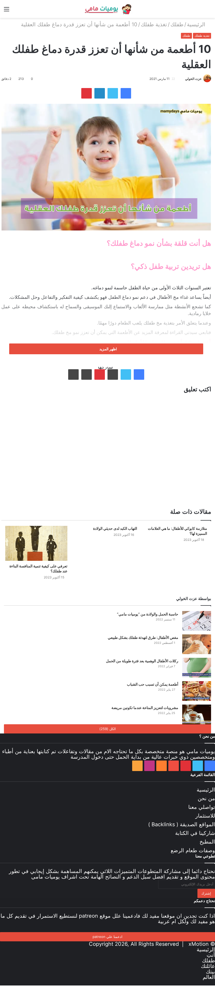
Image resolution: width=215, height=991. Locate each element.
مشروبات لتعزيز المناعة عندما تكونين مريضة (144, 707)
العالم (209, 977)
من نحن (206, 798)
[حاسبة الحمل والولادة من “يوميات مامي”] (196, 621)
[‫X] (113, 93)
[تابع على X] (182, 79)
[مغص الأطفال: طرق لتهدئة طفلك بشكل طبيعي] (196, 644)
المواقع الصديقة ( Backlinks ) (181, 824)
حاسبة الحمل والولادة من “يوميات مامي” (147, 614)
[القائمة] (6, 11)
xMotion (199, 944)
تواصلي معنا (201, 807)
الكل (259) (107, 729)
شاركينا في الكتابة (195, 833)
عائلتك (208, 966)
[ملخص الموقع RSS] (137, 766)
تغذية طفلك (154, 24)
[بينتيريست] (86, 93)
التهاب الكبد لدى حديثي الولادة (115, 528)
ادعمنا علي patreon (107, 936)
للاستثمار (205, 816)
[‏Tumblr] (113, 374)
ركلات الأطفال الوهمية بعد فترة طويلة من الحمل (142, 661)
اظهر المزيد (108, 349)
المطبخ (207, 842)
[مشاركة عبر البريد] (86, 374)
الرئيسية (197, 24)
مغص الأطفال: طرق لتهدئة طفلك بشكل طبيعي (143, 637)
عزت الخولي (193, 79)
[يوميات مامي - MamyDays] (107, 9)
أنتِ (211, 955)
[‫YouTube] (173, 766)
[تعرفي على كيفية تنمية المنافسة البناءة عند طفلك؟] (36, 543)
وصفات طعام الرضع (193, 850)
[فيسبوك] (126, 93)
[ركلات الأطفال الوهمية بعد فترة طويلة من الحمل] (196, 667)
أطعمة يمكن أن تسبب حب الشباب (152, 684)
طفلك (177, 24)
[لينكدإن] (99, 93)
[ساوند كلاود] (161, 766)
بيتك (210, 971)
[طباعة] (73, 374)
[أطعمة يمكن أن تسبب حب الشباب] (196, 691)
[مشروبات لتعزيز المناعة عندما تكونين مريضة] (196, 714)
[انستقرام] (149, 766)
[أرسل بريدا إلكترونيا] (180, 79)
